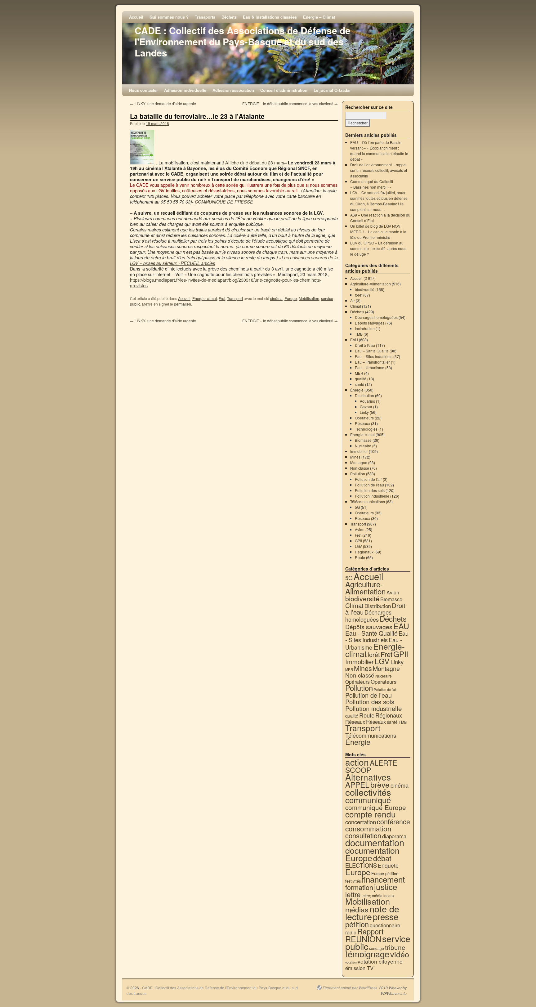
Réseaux (362, 423)
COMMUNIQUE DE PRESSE (224, 202)
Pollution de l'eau (369, 484)
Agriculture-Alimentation (370, 283)
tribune (395, 947)
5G (357, 507)
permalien (182, 304)
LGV (358, 546)
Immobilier (359, 451)
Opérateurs (364, 417)
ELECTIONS (361, 865)
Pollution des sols (370, 490)
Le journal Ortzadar (332, 90)
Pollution (357, 473)
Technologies (366, 429)
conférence (393, 821)
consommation (368, 828)
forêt (358, 295)
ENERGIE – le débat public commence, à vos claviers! (290, 103)
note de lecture (372, 912)
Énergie (357, 389)
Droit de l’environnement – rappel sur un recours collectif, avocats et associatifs (378, 170)
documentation (374, 842)
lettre (353, 894)
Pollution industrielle (372, 496)
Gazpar (366, 406)
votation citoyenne (380, 961)
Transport (235, 298)
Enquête (388, 865)
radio (350, 932)
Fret (222, 298)
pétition (357, 924)
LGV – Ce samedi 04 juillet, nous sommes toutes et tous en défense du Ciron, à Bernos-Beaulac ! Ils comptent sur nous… (379, 201)
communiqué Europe (375, 807)
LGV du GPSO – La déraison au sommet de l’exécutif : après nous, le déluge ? (378, 248)
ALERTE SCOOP (371, 766)
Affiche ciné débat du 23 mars (254, 162)
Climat (355, 306)
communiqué (368, 799)
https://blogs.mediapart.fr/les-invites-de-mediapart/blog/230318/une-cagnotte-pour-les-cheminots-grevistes (225, 282)
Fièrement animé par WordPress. (350, 987)
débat (382, 858)
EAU (354, 339)
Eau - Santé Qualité (371, 633)
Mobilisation (309, 298)
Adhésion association (233, 90)
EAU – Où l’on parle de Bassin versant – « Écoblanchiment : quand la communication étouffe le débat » (379, 151)
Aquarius (367, 401)
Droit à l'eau (365, 345)
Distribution (364, 395)
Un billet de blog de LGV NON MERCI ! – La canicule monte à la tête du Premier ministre (378, 231)
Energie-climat (204, 298)
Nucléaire (363, 445)
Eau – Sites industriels (373, 356)
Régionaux (364, 551)
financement (383, 879)
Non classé (359, 468)
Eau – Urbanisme (369, 367)
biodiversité (364, 289)
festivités (353, 881)
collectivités (368, 791)
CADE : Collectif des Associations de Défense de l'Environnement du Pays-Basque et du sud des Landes (243, 41)
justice (385, 886)
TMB (359, 334)
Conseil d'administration (283, 90)
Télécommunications (367, 501)
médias (356, 909)
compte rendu (370, 814)
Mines (355, 456)
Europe (290, 298)
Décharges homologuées (376, 317)
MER (359, 373)
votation (351, 962)
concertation (360, 822)
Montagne (358, 462)
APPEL (357, 784)
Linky (364, 412)
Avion (359, 529)
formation (359, 887)
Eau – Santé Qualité (372, 350)
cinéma (276, 298)
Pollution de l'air (368, 479)
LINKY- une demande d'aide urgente (163, 103)
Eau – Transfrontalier (372, 362)
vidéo (399, 954)
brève (380, 784)
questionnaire (385, 925)
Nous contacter (143, 90)
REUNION (363, 938)
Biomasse (363, 440)
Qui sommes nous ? (169, 17)
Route (360, 557)
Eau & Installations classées (270, 17)
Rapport (370, 931)
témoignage (367, 954)
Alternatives (368, 777)
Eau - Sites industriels (377, 636)
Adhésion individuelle (185, 90)
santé (359, 384)
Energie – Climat (319, 17)
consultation (363, 835)
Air (352, 300)
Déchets (229, 17)
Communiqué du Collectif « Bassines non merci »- (371, 184)
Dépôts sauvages (369, 322)
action (357, 762)
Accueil (136, 17)
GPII (358, 540)
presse (385, 916)
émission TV (359, 968)
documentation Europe (372, 854)
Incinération (365, 328)
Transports (205, 17)
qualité (360, 378)
